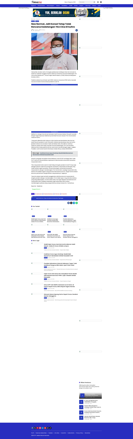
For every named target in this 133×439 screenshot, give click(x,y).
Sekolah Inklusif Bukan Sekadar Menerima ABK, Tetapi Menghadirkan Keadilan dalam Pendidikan (92, 417)
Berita (33, 216)
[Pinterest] (37, 428)
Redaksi (51, 433)
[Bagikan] (76, 30)
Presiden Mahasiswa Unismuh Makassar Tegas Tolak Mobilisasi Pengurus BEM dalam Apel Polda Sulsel (70, 220)
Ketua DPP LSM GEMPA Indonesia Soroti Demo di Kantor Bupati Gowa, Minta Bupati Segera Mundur (54, 236)
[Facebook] (68, 203)
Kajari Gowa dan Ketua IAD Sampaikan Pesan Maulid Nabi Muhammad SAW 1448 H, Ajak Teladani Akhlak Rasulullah (38, 236)
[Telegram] (74, 203)
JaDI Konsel (39, 194)
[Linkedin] (42, 428)
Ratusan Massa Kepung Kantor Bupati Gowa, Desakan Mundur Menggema (70, 236)
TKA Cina (58, 194)
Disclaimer (87, 433)
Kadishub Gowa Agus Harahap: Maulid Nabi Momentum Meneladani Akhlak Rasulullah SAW (53, 220)
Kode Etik (63, 433)
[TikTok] (50, 428)
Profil (32, 433)
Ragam (37, 21)
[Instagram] (40, 428)
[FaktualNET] (36, 2)
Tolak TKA (64, 194)
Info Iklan (57, 433)
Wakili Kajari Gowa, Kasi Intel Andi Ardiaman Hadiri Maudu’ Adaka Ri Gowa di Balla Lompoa (38, 220)
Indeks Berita (71, 433)
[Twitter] (71, 203)
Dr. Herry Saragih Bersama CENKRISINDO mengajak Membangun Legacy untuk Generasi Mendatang (91, 401)
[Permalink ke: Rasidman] (32, 30)
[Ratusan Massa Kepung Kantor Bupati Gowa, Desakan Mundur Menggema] (70, 228)
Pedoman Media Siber (41, 433)
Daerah (33, 21)
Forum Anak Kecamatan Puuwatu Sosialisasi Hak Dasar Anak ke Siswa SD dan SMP (92, 411)
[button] (94, 2)
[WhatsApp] (76, 203)
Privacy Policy (79, 433)
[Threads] (48, 428)
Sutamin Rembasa (48, 194)
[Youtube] (45, 428)
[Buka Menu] (101, 2)
